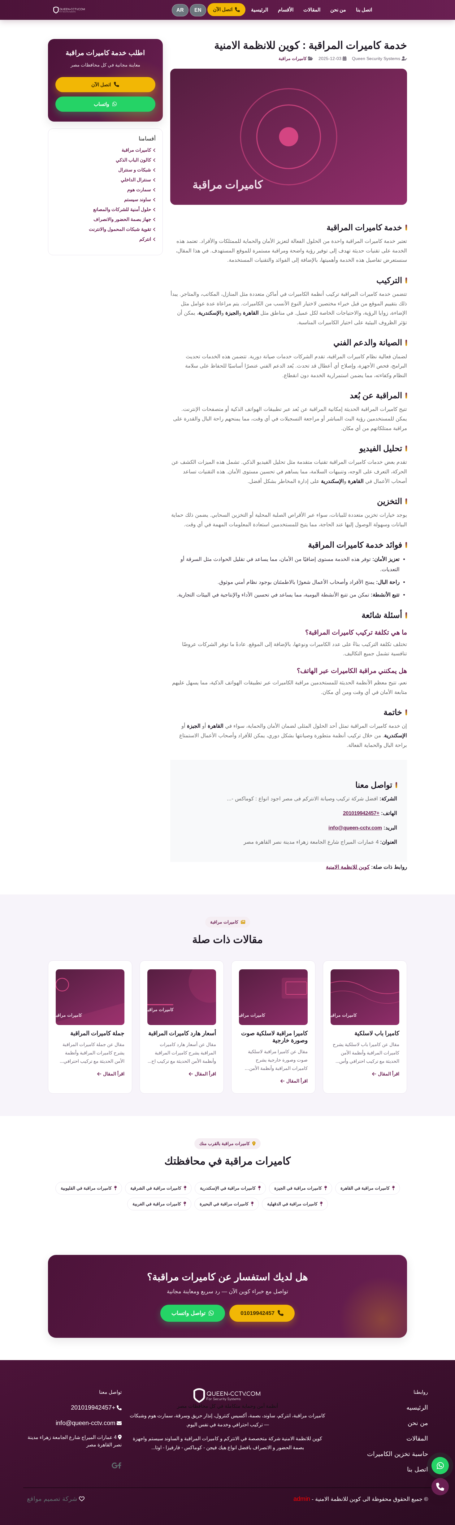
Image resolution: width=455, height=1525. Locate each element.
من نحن (338, 9)
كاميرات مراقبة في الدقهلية (292, 1203)
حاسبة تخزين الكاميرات (397, 1453)
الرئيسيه (417, 1407)
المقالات (311, 9)
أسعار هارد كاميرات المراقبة (182, 1033)
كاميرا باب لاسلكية (376, 1033)
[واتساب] (440, 1465)
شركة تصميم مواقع (52, 1498)
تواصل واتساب (188, 1313)
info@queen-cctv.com (355, 828)
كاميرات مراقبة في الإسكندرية (228, 1188)
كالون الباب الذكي (133, 159)
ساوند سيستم (137, 199)
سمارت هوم (139, 189)
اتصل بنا (364, 9)
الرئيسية (259, 9)
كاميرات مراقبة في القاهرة (365, 1188)
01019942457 (257, 1313)
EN (198, 10)
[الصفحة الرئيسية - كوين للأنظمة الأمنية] (69, 10)
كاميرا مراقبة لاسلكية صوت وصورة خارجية (274, 1037)
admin (301, 1498)
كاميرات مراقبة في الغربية (156, 1203)
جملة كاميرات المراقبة (97, 1033)
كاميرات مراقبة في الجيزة (298, 1188)
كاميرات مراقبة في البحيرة (224, 1203)
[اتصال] (440, 1486)
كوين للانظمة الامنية (348, 867)
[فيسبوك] (120, 1465)
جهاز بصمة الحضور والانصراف (122, 219)
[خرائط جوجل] (115, 1465)
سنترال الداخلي (136, 179)
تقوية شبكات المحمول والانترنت (120, 229)
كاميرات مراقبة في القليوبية (86, 1188)
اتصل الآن (222, 9)
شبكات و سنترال (134, 169)
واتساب (101, 104)
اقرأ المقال (388, 1073)
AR (180, 10)
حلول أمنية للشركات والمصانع (122, 209)
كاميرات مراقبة (293, 58)
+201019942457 (361, 813)
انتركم (145, 239)
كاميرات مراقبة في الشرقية (155, 1188)
